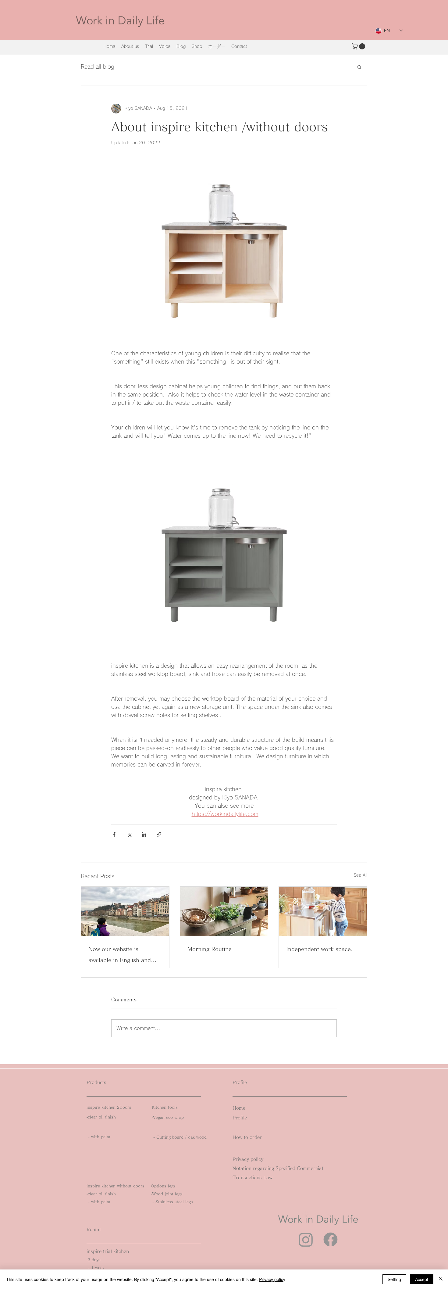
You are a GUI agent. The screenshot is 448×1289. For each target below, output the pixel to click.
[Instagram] (306, 1239)
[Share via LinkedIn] (144, 834)
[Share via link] (159, 834)
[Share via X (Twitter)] (129, 834)
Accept (421, 1279)
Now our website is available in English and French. (119, 955)
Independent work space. (319, 949)
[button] (359, 46)
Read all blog (97, 66)
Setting (394, 1279)
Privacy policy (272, 1279)
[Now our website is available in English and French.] (125, 911)
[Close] (440, 1279)
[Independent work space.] (323, 911)
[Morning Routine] (224, 911)
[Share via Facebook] (114, 834)
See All (360, 875)
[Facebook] (330, 1239)
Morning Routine (209, 949)
